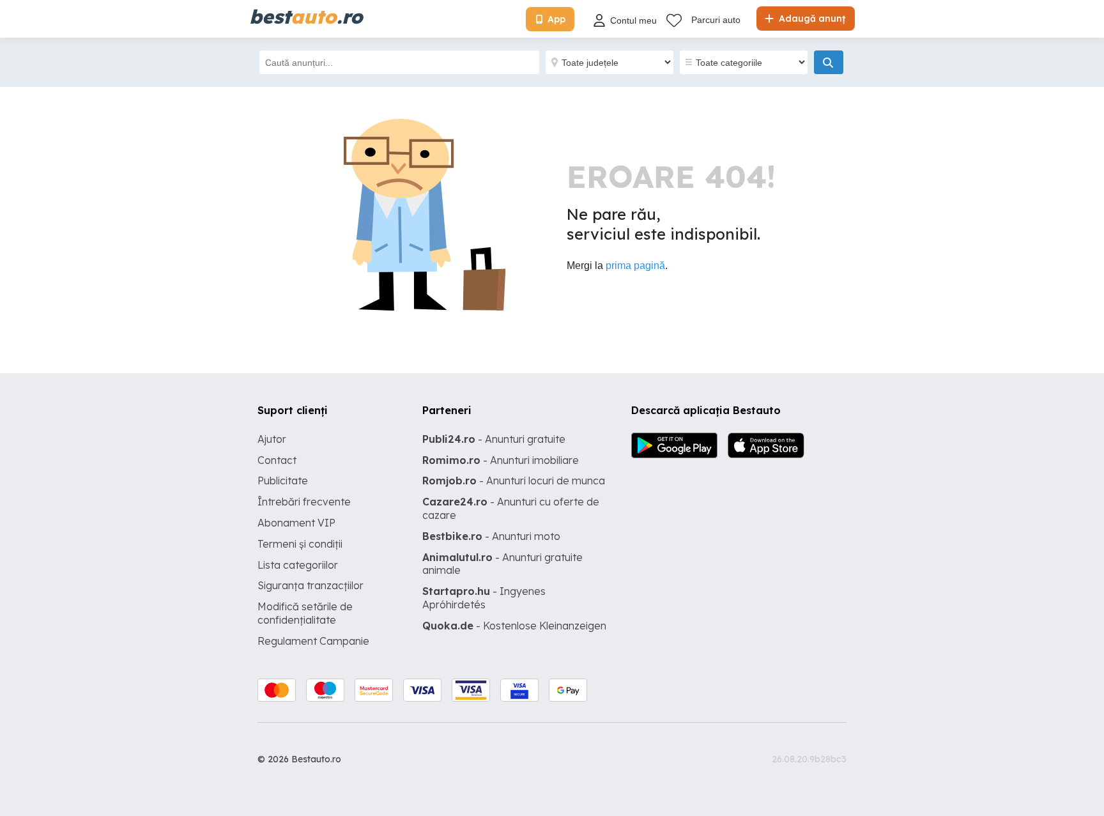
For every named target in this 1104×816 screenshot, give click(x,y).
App (556, 19)
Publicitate (282, 480)
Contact (276, 460)
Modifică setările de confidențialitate (305, 613)
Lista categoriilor (297, 564)
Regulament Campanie (313, 641)
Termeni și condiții (299, 543)
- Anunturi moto (491, 536)
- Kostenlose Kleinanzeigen (514, 625)
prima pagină (635, 265)
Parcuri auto (715, 20)
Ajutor (271, 439)
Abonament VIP (296, 522)
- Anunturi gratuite (493, 439)
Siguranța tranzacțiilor (310, 585)
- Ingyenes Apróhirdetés (484, 598)
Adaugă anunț (810, 18)
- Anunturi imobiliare (500, 460)
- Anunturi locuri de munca (513, 480)
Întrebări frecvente (304, 501)
